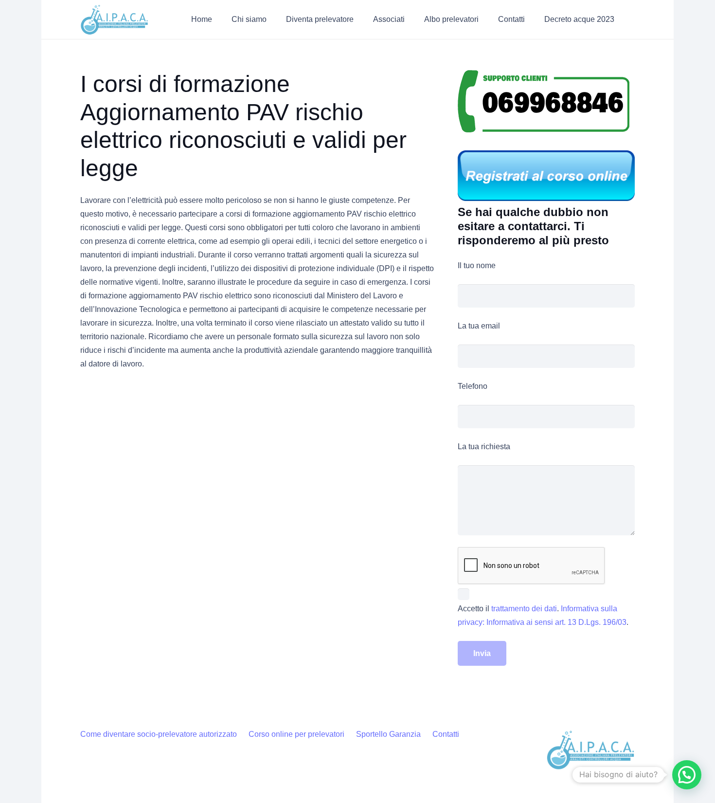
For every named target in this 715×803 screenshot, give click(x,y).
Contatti (445, 734)
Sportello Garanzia (388, 734)
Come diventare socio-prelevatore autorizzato (158, 734)
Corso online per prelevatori (296, 734)
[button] (273, 19)
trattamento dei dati (524, 608)
